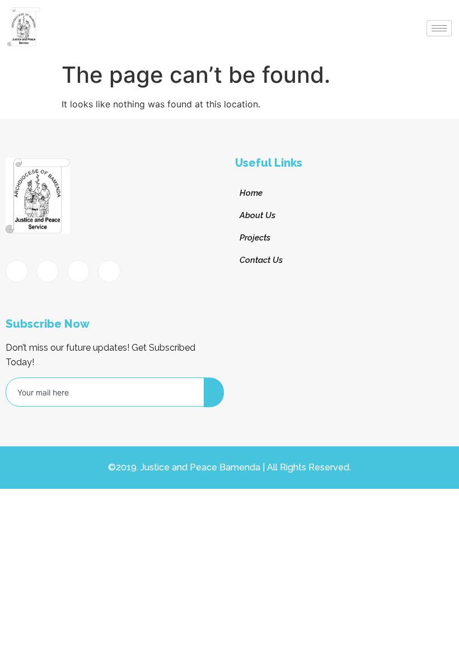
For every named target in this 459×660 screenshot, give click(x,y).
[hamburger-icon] (439, 28)
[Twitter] (47, 271)
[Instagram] (109, 271)
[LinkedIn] (78, 271)
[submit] (214, 392)
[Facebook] (17, 271)
